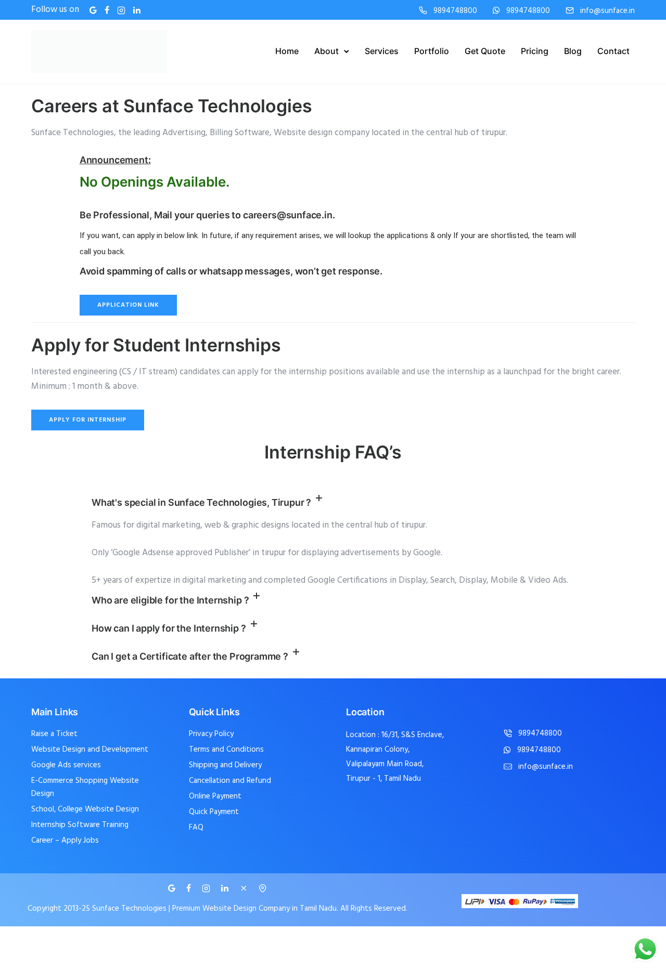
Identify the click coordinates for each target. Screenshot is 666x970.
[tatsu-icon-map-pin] (263, 888)
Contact (613, 51)
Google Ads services (66, 765)
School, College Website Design (85, 809)
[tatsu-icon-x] (245, 888)
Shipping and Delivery (225, 765)
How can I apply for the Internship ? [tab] (169, 628)
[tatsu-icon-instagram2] (121, 10)
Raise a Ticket (54, 734)
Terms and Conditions (226, 749)
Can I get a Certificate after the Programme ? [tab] (190, 656)
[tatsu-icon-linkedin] (136, 10)
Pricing (534, 51)
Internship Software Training (80, 825)
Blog (573, 51)
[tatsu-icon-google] (93, 10)
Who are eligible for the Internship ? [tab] (170, 600)
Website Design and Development (89, 749)
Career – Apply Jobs (65, 840)
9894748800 (455, 11)
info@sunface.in (607, 11)
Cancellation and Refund (230, 781)
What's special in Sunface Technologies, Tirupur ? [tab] (201, 502)
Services (382, 51)
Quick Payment (214, 812)
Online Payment (215, 796)
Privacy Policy (211, 734)
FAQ (196, 827)
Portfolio (431, 51)
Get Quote (485, 51)
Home (287, 51)
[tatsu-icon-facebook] (107, 10)
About (326, 51)
